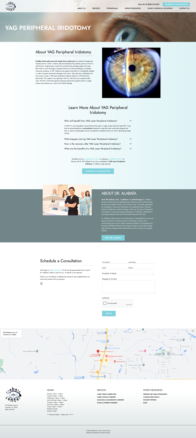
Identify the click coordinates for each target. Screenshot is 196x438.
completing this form (91, 159)
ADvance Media (105, 433)
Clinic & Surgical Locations (160, 8)
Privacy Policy (106, 431)
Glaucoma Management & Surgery (110, 400)
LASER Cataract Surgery (106, 397)
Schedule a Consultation (176, 4)
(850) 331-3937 (9, 409)
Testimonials (112, 8)
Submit (109, 313)
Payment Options (149, 400)
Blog (145, 403)
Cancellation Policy (151, 397)
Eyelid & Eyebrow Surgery (107, 403)
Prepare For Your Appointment (155, 394)
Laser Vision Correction (106, 394)
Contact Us (184, 8)
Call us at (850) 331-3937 (148, 4)
